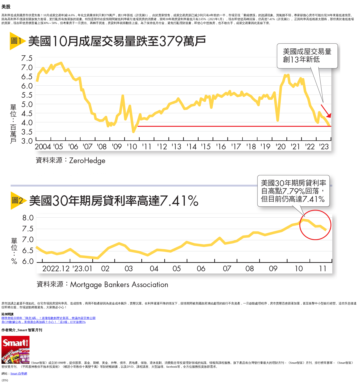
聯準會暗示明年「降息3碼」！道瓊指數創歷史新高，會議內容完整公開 (48, 318)
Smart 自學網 (18, 373)
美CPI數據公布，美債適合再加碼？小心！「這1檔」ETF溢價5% (43, 322)
